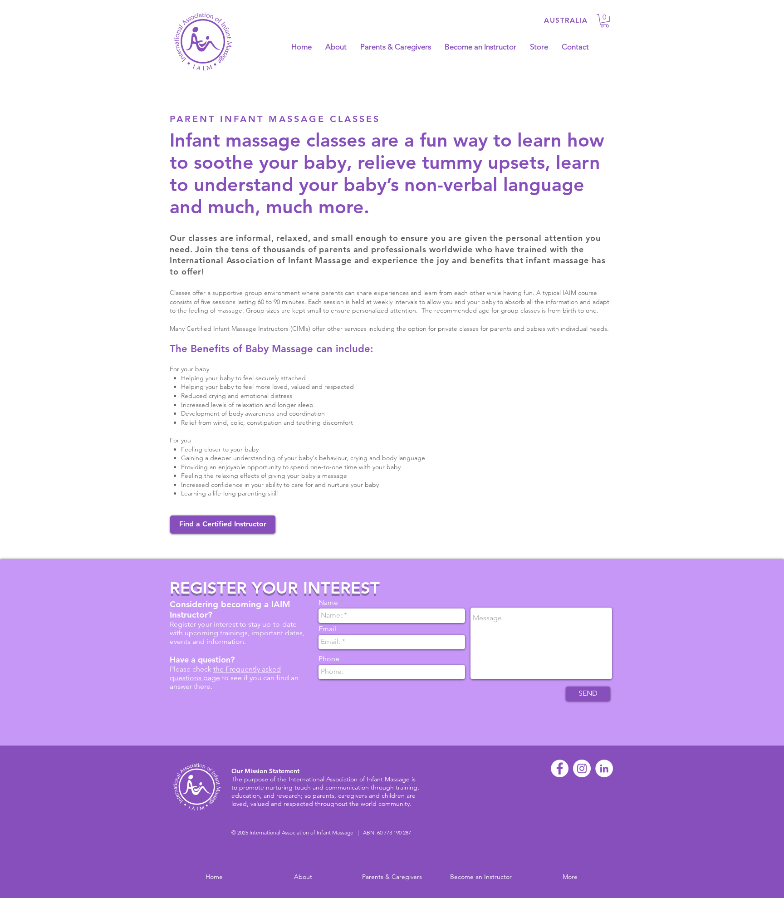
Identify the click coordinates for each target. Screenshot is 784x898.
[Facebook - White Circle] (559, 768)
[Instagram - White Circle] (582, 768)
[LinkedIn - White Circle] (604, 768)
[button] (604, 20)
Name (328, 602)
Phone (328, 658)
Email (327, 629)
